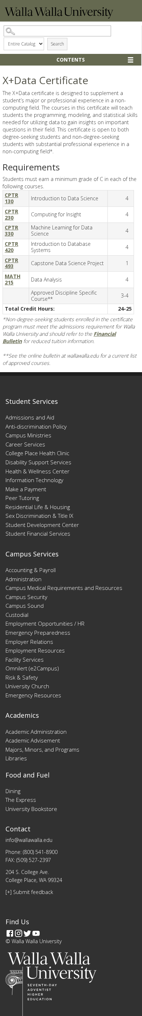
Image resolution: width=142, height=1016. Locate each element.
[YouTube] (36, 933)
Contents (70, 59)
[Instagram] (18, 933)
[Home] (59, 16)
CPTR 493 (11, 263)
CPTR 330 (11, 230)
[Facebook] (9, 933)
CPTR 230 (11, 214)
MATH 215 (12, 279)
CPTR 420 (11, 246)
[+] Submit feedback (29, 892)
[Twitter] (27, 933)
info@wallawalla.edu (28, 839)
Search (57, 44)
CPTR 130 (11, 198)
